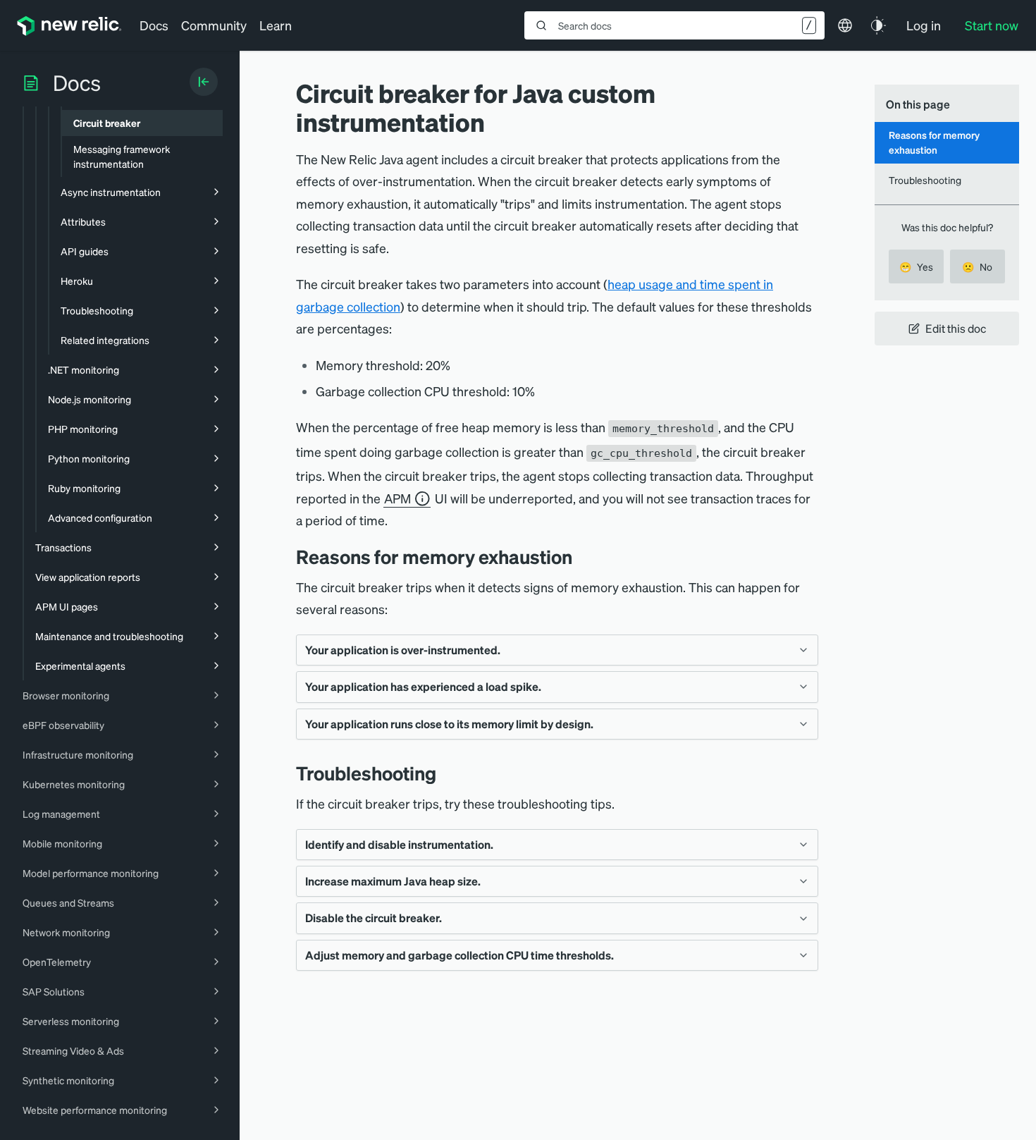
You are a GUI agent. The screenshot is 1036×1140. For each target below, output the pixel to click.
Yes (916, 266)
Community (214, 25)
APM (397, 498)
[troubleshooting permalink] (443, 773)
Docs (154, 25)
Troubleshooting (925, 179)
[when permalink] (583, 557)
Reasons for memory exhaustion (934, 142)
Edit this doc (955, 328)
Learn (275, 25)
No (977, 266)
